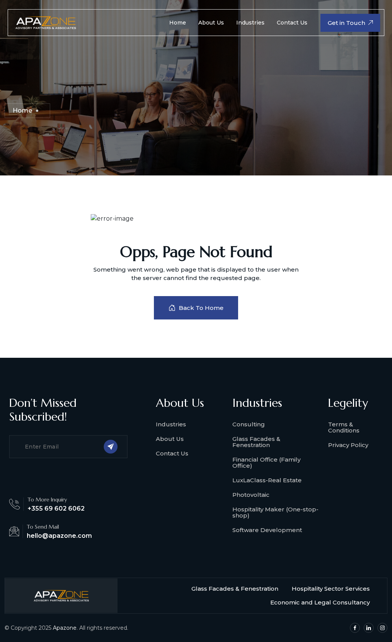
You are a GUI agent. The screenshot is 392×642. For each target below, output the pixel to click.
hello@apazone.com (59, 535)
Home (177, 22)
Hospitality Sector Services (331, 588)
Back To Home (201, 307)
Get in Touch (346, 22)
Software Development (267, 530)
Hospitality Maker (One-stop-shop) (275, 512)
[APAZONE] (45, 22)
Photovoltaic (251, 494)
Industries (250, 22)
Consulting (248, 424)
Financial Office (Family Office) (266, 462)
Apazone (65, 627)
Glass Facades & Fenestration (256, 442)
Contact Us (292, 22)
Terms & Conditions (343, 427)
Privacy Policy (348, 445)
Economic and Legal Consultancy (320, 602)
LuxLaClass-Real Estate (267, 480)
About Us (211, 22)
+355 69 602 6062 (56, 508)
